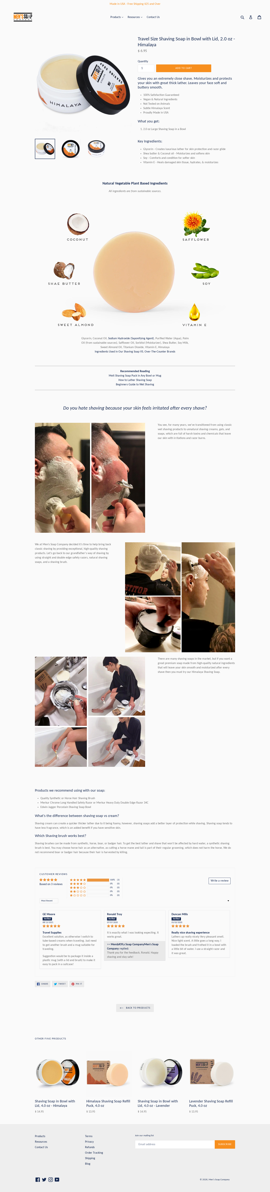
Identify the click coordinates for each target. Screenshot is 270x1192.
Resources (134, 17)
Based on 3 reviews (50, 884)
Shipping (90, 1158)
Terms (88, 1136)
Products (115, 17)
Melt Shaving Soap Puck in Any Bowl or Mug (135, 375)
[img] (70, 926)
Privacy (89, 1141)
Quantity (143, 61)
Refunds (90, 1147)
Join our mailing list (144, 1135)
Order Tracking (94, 1152)
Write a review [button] (219, 880)
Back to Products (137, 1008)
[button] (78, 880)
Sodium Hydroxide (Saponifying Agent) (131, 338)
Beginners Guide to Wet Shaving (135, 384)
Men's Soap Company (219, 1179)
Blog (87, 1163)
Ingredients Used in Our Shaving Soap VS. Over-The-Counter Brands (135, 351)
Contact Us (153, 17)
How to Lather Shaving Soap (135, 380)
